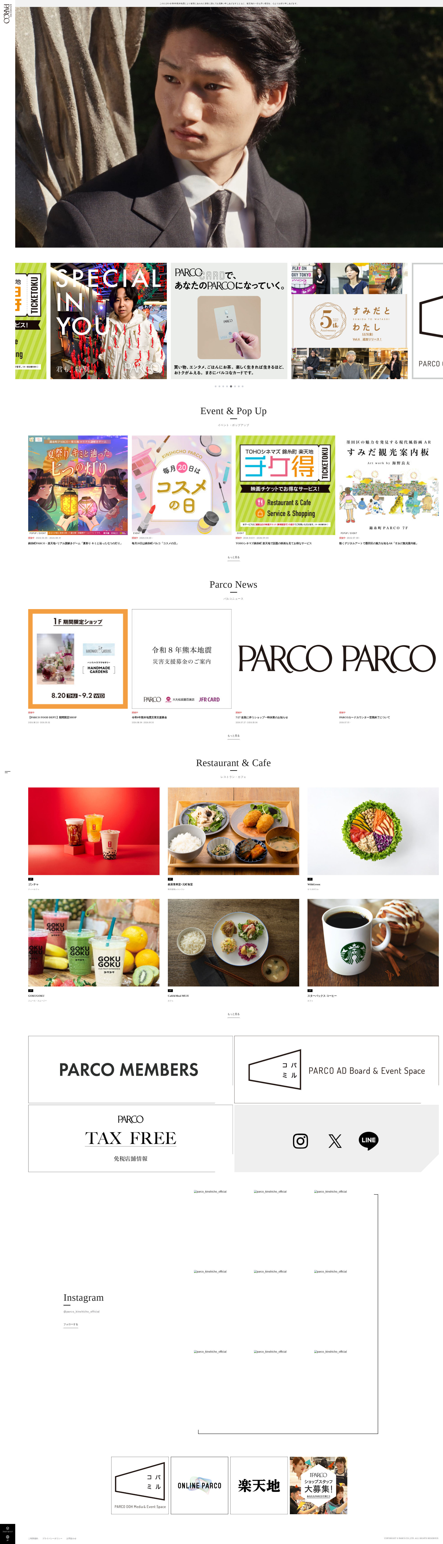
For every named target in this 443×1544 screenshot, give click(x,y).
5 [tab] (231, 386)
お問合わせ (71, 1538)
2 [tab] (220, 386)
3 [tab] (223, 386)
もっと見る (234, 557)
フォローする (71, 1324)
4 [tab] (227, 386)
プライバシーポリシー (52, 1538)
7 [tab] (239, 386)
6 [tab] (235, 386)
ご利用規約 (33, 1538)
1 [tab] (216, 386)
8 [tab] (242, 386)
